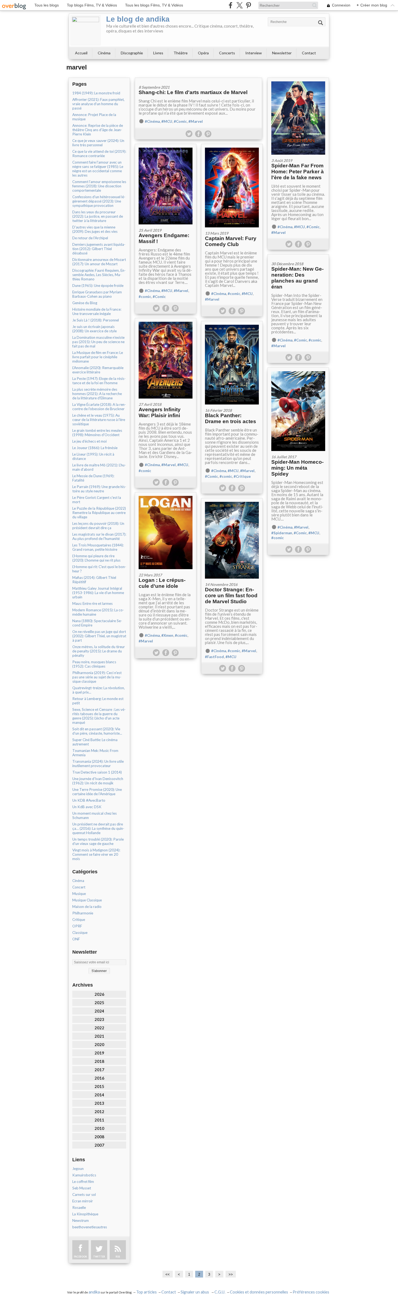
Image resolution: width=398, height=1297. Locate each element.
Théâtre (181, 53)
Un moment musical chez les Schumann (94, 815)
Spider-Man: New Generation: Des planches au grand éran (297, 278)
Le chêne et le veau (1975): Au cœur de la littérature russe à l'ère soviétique (98, 419)
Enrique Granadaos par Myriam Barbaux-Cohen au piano (97, 294)
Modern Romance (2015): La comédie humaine (98, 612)
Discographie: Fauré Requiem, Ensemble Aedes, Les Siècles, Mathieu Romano (99, 274)
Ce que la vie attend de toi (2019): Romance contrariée (99, 153)
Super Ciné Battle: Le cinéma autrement (95, 742)
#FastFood (214, 657)
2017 (99, 1069)
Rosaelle (79, 1207)
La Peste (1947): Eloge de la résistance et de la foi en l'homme (99, 380)
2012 (99, 1111)
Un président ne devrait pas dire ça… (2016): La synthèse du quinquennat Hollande (98, 828)
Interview (253, 53)
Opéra (203, 53)
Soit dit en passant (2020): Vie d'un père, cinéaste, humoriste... (97, 731)
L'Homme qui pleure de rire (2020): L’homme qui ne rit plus (96, 558)
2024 (99, 1011)
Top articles (146, 1292)
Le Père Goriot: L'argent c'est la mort (96, 499)
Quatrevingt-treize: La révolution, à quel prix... (98, 690)
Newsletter (282, 53)
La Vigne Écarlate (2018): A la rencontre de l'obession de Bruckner (99, 406)
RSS (118, 1256)
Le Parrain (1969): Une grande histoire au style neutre (99, 489)
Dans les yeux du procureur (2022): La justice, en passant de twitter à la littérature (97, 216)
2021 (99, 1036)
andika (94, 1292)
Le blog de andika (137, 19)
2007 (99, 1145)
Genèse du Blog (84, 303)
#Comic (180, 121)
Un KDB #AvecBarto (88, 800)
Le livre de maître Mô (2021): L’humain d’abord (99, 467)
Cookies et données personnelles (259, 1292)
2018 (99, 1061)
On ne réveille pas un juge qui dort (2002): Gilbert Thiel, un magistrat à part (99, 635)
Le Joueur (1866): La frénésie (95, 448)
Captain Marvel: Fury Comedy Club (230, 241)
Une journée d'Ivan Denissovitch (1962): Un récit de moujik (97, 781)
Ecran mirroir (82, 1201)
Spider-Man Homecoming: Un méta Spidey (297, 468)
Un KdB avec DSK (87, 807)
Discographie (132, 53)
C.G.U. (219, 1292)
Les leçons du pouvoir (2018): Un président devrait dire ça (98, 525)
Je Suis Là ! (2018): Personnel (95, 320)
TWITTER (99, 1256)
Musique (79, 893)
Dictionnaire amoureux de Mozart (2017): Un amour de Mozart (99, 261)
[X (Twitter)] (239, 5)
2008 (99, 1136)
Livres (158, 53)
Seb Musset (81, 1188)
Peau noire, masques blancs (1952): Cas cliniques (94, 664)
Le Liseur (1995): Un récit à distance (93, 456)
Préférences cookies (311, 1292)
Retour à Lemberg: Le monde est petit (97, 700)
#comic (145, 296)
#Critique (242, 476)
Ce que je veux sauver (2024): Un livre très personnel (98, 142)
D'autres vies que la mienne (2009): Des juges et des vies (95, 229)
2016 (99, 1078)
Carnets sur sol (84, 1194)
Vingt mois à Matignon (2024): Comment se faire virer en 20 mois (96, 854)
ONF (76, 939)
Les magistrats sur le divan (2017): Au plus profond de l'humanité (99, 536)
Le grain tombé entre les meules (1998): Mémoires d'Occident (97, 432)
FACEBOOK (80, 1256)
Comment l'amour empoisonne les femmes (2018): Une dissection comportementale (99, 186)
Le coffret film (83, 1181)
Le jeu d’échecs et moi (89, 441)
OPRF (77, 926)
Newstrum (80, 1220)
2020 (99, 1044)
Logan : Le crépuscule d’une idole (162, 583)
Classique (79, 932)
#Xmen (167, 635)
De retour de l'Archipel (90, 238)
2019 (99, 1052)
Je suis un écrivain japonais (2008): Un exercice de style (94, 328)
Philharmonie (82, 913)
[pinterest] (248, 5)
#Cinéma (152, 121)
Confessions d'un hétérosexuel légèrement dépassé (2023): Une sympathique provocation (98, 201)
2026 (99, 994)
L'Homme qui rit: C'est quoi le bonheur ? (99, 569)
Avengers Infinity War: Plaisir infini (160, 412)
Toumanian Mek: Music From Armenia (95, 752)
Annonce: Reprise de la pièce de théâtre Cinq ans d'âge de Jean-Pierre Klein (97, 129)
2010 (99, 1128)
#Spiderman (281, 533)
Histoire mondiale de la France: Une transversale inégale (96, 311)
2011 (99, 1119)
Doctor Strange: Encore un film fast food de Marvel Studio (231, 595)
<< (167, 1274)
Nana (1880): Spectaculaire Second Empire (97, 623)
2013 (99, 1103)
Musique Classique (87, 900)
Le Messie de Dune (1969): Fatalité (93, 478)
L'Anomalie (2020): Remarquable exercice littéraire (97, 370)
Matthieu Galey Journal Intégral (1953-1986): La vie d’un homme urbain (98, 592)
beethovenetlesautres (89, 1227)
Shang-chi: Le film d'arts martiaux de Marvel (193, 92)
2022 (99, 1027)
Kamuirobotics (84, 1175)
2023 (99, 1019)
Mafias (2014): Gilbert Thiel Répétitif (94, 579)
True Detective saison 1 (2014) (97, 772)
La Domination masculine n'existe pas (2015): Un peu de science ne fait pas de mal (98, 341)
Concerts (227, 53)
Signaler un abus (195, 1292)
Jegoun (78, 1168)
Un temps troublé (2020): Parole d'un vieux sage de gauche (98, 841)
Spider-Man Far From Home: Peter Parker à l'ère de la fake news (297, 171)
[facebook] (230, 5)
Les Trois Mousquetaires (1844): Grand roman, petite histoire (98, 547)
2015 (99, 1086)
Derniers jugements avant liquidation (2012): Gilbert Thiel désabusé (98, 248)
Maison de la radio (87, 906)
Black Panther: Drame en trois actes (230, 418)
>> (231, 1274)
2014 (99, 1094)
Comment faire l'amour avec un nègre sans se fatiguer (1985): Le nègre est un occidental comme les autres (97, 168)
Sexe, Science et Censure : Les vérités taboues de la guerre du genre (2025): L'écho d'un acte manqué (99, 716)
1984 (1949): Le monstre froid (96, 93)
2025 (99, 1002)
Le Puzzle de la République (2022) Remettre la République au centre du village (99, 512)
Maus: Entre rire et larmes (92, 603)
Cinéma (104, 53)
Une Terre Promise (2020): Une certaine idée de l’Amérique (97, 791)
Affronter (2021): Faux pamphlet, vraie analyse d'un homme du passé (98, 103)
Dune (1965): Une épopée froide (97, 285)
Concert (78, 887)
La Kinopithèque (85, 1214)
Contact (309, 53)
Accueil (81, 53)
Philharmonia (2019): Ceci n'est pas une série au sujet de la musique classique (97, 677)
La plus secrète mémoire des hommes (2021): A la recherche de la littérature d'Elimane (97, 393)
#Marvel (195, 121)
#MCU (166, 121)
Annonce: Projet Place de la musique (94, 116)
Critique (78, 919)
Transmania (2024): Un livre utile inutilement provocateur (98, 763)
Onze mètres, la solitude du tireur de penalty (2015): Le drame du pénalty (98, 651)
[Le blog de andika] (85, 30)
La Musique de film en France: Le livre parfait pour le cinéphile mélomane (97, 356)
